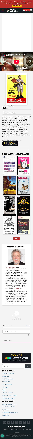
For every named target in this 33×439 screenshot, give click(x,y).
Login (28, 326)
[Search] (28, 366)
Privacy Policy (13, 429)
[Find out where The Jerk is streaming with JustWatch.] (16, 143)
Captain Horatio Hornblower (9, 407)
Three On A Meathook (8, 373)
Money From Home (9, 404)
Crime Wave (5, 415)
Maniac (4, 390)
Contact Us (28, 429)
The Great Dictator (7, 384)
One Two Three (6, 381)
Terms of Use (5, 429)
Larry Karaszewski (10, 267)
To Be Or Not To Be (7, 392)
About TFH (21, 429)
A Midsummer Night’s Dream (10, 412)
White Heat (5, 387)
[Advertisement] (16, 32)
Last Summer (5, 409)
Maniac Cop (5, 376)
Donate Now (17, 5)
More (16, 238)
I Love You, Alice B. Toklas (9, 395)
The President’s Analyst (8, 398)
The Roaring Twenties (8, 379)
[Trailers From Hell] (7, 10)
